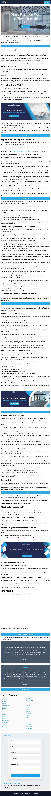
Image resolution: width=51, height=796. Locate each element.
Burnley (28, 711)
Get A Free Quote (25, 689)
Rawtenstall (29, 703)
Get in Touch (25, 303)
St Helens (16, 631)
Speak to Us (25, 412)
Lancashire (5, 729)
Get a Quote (24, 26)
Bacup (27, 709)
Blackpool (4, 726)
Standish (8, 631)
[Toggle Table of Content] (13, 50)
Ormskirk (3, 631)
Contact (47, 2)
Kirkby (20, 631)
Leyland (4, 703)
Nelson (27, 717)
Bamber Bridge (5, 705)
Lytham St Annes (6, 716)
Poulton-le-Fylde (30, 700)
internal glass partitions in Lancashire (21, 151)
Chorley (4, 701)
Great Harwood (29, 698)
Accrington (4, 724)
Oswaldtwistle (5, 720)
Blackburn (4, 718)
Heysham (28, 724)
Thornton (28, 705)
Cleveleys (28, 707)
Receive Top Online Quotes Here (25, 634)
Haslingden (5, 722)
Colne (27, 720)
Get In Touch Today (25, 45)
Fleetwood (28, 713)
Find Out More (25, 198)
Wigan (11, 631)
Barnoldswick (29, 726)
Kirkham (4, 712)
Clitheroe (28, 715)
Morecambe (29, 728)
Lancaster (28, 722)
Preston (4, 707)
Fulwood (4, 714)
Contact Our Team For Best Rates (25, 135)
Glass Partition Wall (11, 54)
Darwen (4, 709)
